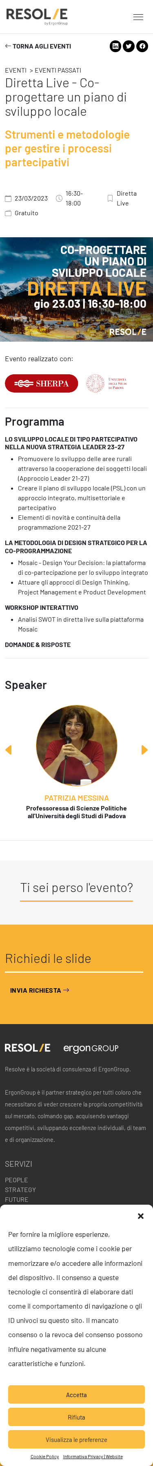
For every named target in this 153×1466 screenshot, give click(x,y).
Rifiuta (76, 1417)
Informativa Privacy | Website (93, 1456)
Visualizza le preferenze (76, 1439)
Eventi (16, 70)
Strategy (20, 1189)
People (16, 1179)
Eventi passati (58, 70)
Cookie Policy (45, 1456)
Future (17, 1199)
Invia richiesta (36, 990)
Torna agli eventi (41, 46)
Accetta (76, 1394)
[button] (141, 1215)
